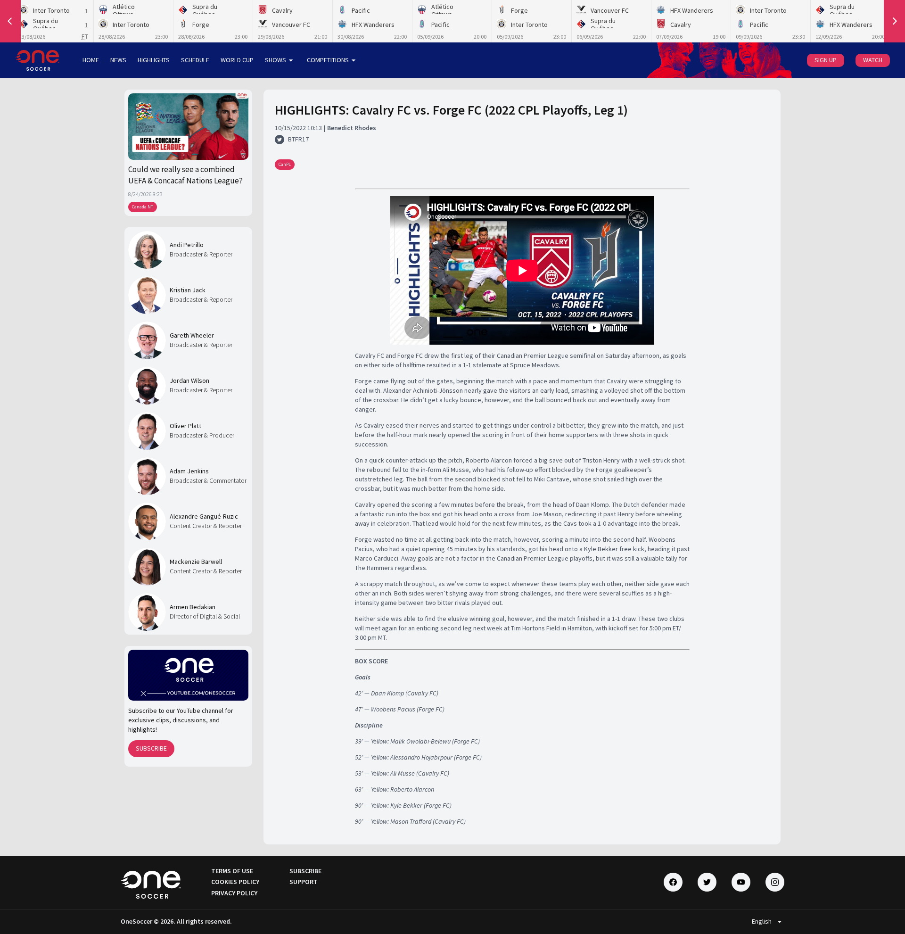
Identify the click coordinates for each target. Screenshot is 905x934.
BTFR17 (298, 139)
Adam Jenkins (189, 471)
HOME (90, 60)
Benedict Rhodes (351, 128)
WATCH (872, 60)
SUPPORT (303, 881)
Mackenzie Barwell (196, 561)
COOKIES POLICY (235, 881)
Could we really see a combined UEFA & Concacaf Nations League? (185, 175)
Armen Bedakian (192, 607)
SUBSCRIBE (151, 748)
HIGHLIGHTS (154, 60)
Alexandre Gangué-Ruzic (204, 516)
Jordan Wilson (189, 380)
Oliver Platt (185, 426)
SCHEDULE (195, 60)
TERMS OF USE (232, 871)
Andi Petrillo (187, 244)
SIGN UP (825, 60)
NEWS (118, 60)
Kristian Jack (188, 290)
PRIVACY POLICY (234, 893)
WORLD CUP (237, 60)
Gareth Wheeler (192, 335)
